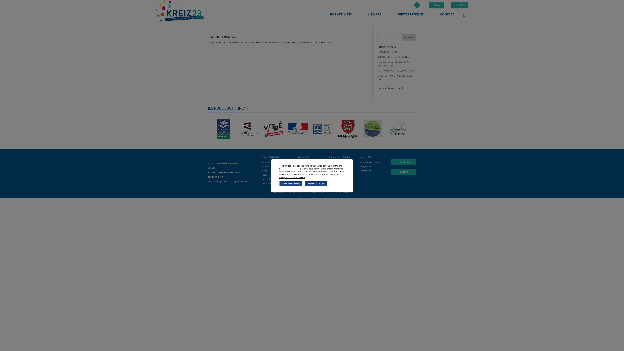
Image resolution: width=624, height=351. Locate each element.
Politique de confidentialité (292, 177)
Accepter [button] (311, 184)
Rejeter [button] (322, 184)
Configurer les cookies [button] (290, 184)
